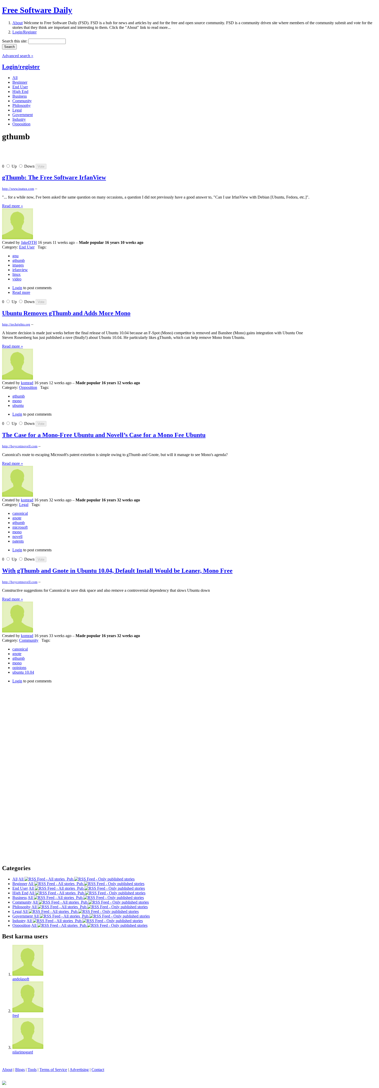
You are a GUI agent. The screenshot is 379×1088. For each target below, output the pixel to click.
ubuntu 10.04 (23, 672)
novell (17, 536)
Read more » (12, 206)
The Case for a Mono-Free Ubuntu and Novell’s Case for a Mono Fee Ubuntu (103, 435)
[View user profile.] (17, 238)
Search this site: (15, 41)
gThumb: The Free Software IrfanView (54, 177)
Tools (32, 1069)
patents (18, 541)
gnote (16, 518)
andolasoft (20, 979)
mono (17, 401)
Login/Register (24, 32)
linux (16, 274)
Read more (21, 292)
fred (15, 1015)
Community (28, 640)
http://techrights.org (16, 324)
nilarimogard (22, 1052)
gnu (15, 256)
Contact (98, 1069)
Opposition (28, 387)
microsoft (20, 527)
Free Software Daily (37, 10)
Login (17, 288)
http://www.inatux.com (18, 189)
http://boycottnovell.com (19, 446)
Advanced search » (17, 56)
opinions (19, 667)
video (16, 279)
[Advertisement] (62, 154)
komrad (27, 383)
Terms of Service (53, 1069)
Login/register (21, 66)
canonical (20, 513)
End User (27, 247)
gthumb (18, 260)
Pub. (69, 879)
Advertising (79, 1069)
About (17, 23)
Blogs (20, 1069)
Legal (23, 504)
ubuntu (18, 405)
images (18, 265)
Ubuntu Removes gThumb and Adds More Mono (66, 313)
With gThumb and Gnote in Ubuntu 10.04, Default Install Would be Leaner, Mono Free (117, 570)
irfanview (20, 270)
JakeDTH (29, 242)
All (21, 879)
